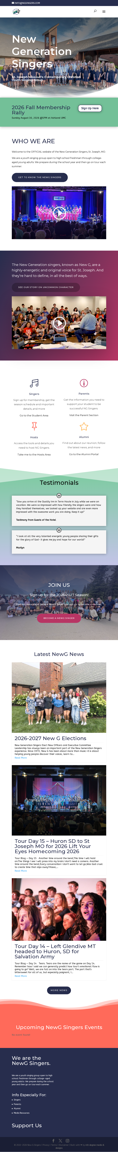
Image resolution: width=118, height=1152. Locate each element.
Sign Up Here (90, 108)
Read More (21, 757)
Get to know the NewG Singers (39, 177)
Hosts (34, 437)
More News (59, 990)
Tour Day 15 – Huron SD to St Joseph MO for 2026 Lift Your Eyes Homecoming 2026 (53, 846)
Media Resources (21, 1113)
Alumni (84, 437)
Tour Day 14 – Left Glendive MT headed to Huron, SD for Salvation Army (55, 951)
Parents (84, 393)
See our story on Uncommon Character (46, 287)
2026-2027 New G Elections (50, 738)
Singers (34, 394)
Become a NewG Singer (59, 618)
